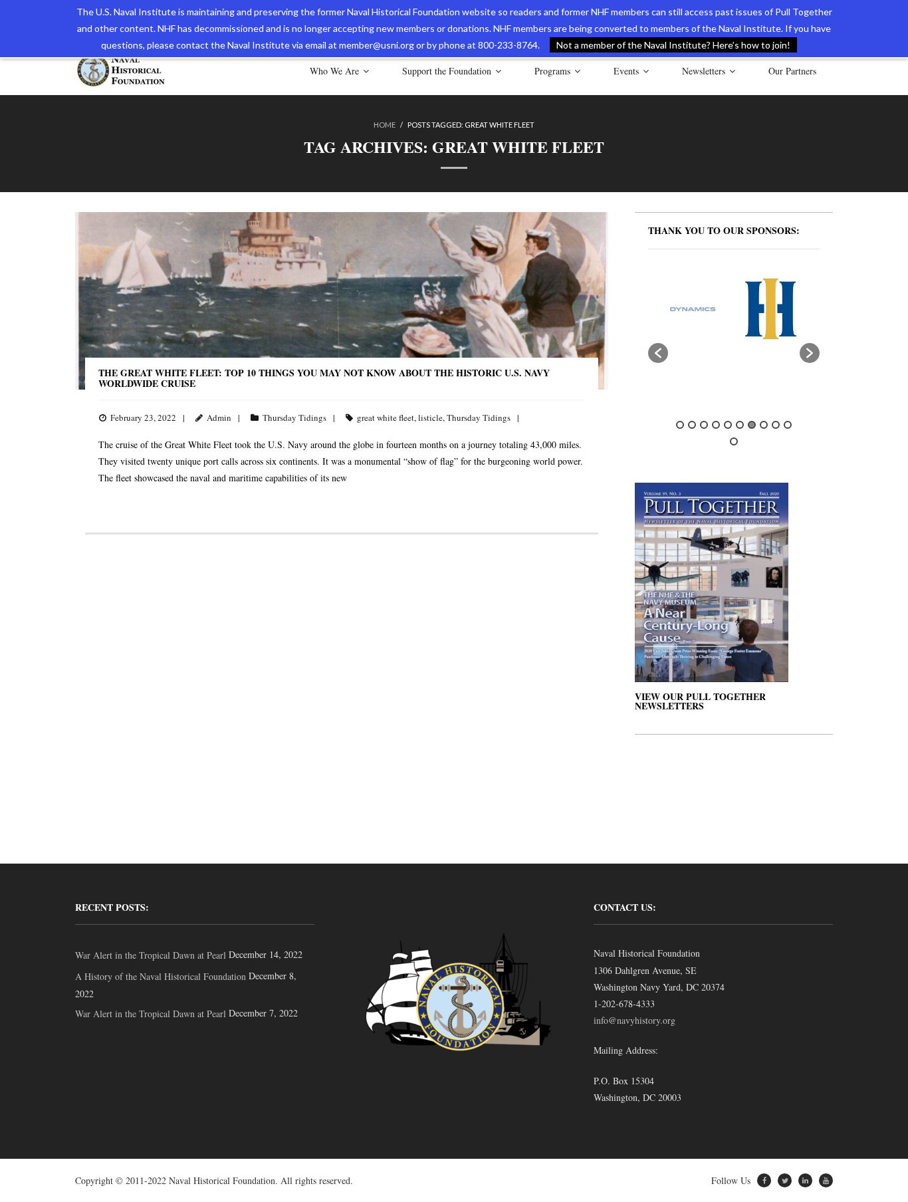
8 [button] (764, 425)
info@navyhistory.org (634, 1020)
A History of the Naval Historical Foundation (160, 976)
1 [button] (680, 425)
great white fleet (385, 417)
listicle (430, 417)
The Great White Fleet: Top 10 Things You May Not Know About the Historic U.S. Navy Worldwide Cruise (324, 378)
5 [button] (728, 425)
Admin (219, 417)
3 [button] (704, 425)
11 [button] (734, 441)
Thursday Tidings (294, 417)
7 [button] (752, 425)
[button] (658, 353)
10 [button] (788, 425)
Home (385, 124)
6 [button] (740, 425)
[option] (671, 308)
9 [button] (776, 425)
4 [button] (716, 425)
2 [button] (692, 425)
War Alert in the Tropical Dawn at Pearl (150, 955)
